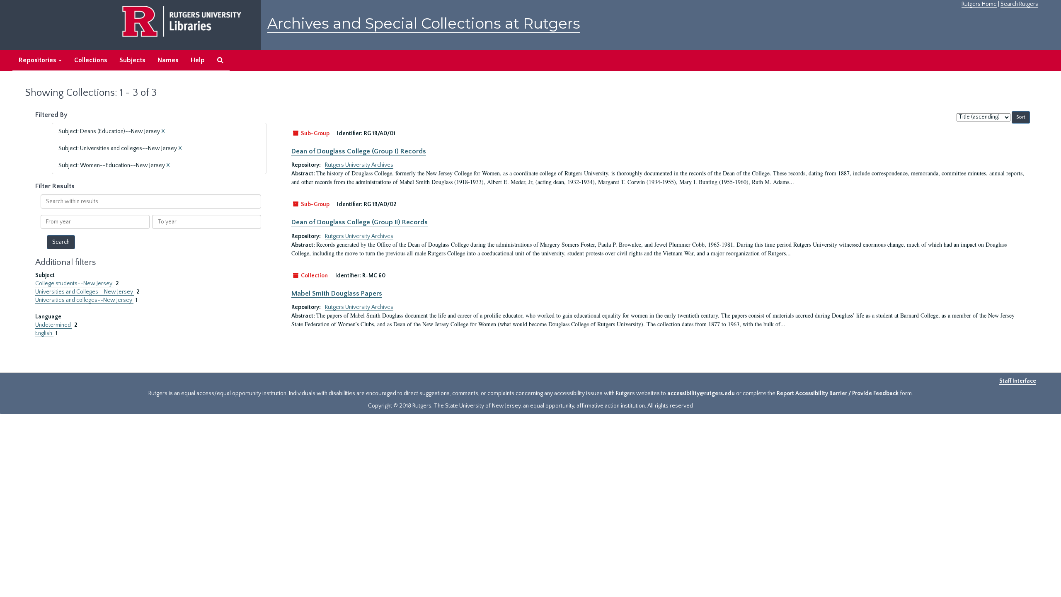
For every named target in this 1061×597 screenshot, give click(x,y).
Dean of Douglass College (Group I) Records (358, 151)
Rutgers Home (979, 4)
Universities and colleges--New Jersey (84, 300)
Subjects (132, 60)
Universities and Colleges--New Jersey (84, 292)
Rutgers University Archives (359, 165)
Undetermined (53, 325)
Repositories (38, 60)
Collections (90, 60)
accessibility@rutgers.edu (701, 393)
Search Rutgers (1019, 4)
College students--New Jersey (74, 283)
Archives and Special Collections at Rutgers (423, 23)
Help (198, 60)
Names (167, 60)
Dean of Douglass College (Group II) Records (359, 222)
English (44, 333)
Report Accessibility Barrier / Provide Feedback (838, 393)
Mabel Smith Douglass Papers (336, 293)
